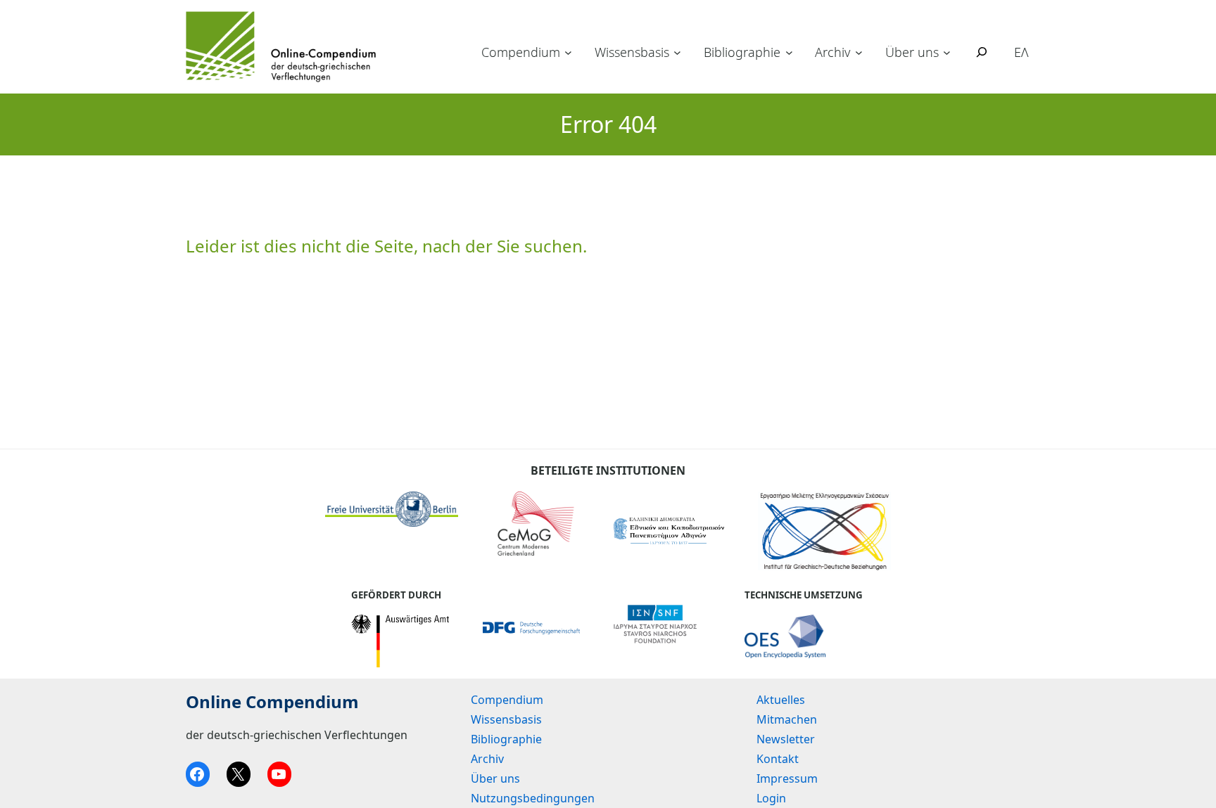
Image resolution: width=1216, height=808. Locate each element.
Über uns (912, 52)
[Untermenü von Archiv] (859, 52)
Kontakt (777, 759)
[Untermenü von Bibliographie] (789, 52)
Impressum (787, 778)
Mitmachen (786, 719)
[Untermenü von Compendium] (568, 52)
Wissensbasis (632, 52)
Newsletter (785, 739)
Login (771, 798)
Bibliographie (742, 52)
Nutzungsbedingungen (533, 798)
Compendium (520, 52)
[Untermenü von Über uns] (947, 52)
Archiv (832, 52)
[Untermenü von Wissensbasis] (677, 52)
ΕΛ (1021, 52)
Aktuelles (780, 699)
